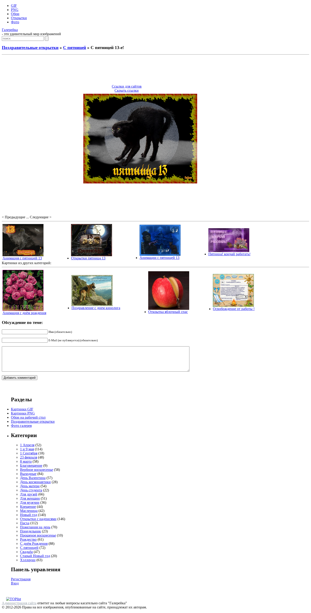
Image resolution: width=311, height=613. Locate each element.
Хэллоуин (28, 560)
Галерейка (10, 30)
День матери (30, 486)
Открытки (19, 18)
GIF (14, 6)
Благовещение (31, 465)
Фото (15, 22)
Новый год (28, 515)
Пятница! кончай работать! (229, 254)
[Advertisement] (155, 70)
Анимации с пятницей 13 (159, 258)
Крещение (28, 507)
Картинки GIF (22, 409)
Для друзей (28, 494)
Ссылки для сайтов (127, 86)
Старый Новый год (35, 556)
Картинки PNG (23, 413)
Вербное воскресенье (36, 470)
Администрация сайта (19, 603)
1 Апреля (27, 445)
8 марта (26, 461)
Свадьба (26, 552)
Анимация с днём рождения (24, 313)
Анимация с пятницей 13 (22, 258)
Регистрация (21, 579)
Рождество (28, 539)
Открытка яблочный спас (168, 312)
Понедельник (30, 531)
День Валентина (33, 478)
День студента (31, 490)
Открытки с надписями (38, 519)
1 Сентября (28, 453)
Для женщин (30, 498)
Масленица (29, 511)
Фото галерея (21, 426)
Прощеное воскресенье (38, 535)
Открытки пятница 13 (88, 258)
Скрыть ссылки (127, 90)
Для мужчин (29, 502)
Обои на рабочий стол (28, 417)
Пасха (24, 523)
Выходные (28, 474)
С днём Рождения (34, 543)
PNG (14, 10)
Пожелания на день (35, 527)
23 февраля (28, 457)
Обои (15, 14)
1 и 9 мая (27, 449)
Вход (15, 583)
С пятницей (74, 47)
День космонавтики (35, 482)
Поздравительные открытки (30, 47)
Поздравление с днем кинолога (95, 308)
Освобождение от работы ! (234, 309)
